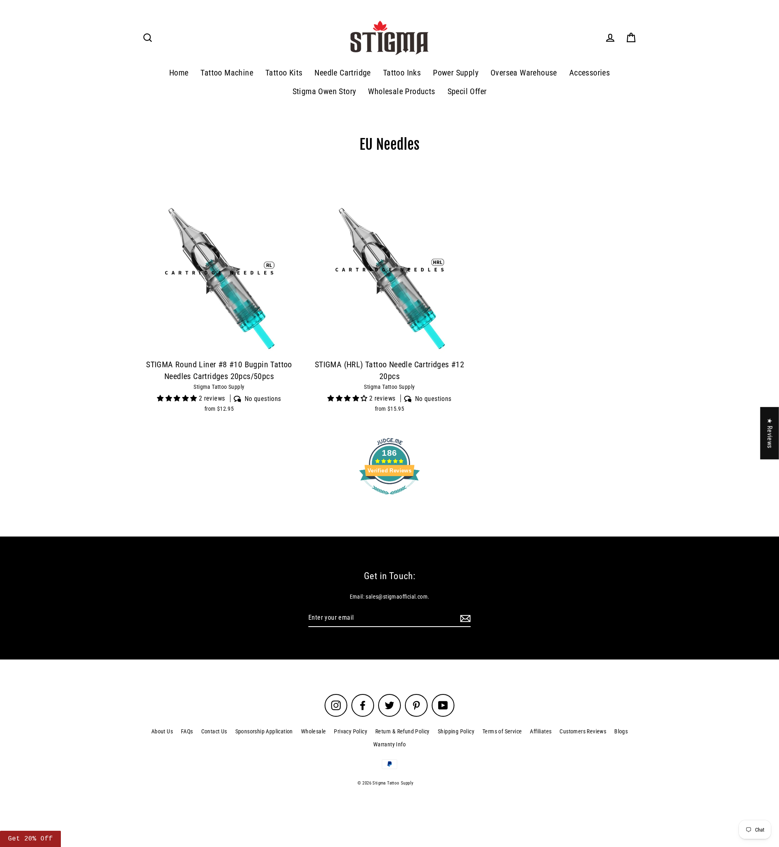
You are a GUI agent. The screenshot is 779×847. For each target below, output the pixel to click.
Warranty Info (389, 744)
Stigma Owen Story (324, 91)
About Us (162, 731)
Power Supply (455, 73)
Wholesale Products (401, 91)
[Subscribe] (464, 618)
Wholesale (313, 731)
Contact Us (214, 731)
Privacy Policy (350, 731)
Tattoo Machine (226, 73)
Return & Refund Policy (402, 731)
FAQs (187, 731)
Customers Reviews (583, 731)
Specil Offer (467, 91)
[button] (30, 839)
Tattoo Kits (283, 73)
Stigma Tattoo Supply (219, 387)
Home (179, 73)
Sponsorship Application (264, 731)
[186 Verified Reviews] (389, 498)
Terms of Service (502, 731)
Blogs (621, 731)
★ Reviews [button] (770, 433)
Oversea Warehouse (524, 73)
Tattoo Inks (402, 73)
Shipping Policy (456, 731)
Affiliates (540, 731)
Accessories (589, 73)
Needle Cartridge (342, 73)
